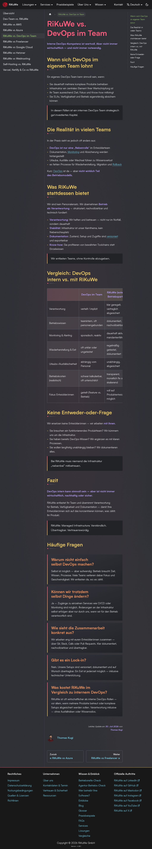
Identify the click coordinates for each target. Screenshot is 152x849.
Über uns (48, 780)
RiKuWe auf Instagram (126, 795)
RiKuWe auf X (121, 810)
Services (83, 825)
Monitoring (73, 151)
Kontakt (118, 4)
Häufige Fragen (137, 66)
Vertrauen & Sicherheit (55, 790)
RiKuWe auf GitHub (125, 785)
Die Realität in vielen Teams (136, 29)
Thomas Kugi (65, 737)
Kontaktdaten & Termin (55, 785)
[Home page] (50, 14)
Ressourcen (49, 795)
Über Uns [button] (83, 4)
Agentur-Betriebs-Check (92, 785)
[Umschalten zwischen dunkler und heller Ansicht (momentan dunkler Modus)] (146, 4)
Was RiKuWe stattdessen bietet (138, 37)
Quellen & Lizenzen (18, 795)
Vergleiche (84, 835)
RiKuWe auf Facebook (126, 800)
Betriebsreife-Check (90, 780)
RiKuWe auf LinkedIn (125, 780)
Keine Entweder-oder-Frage (137, 56)
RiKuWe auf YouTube (125, 805)
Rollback (117, 164)
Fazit (132, 62)
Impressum (13, 780)
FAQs (81, 820)
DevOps (57, 171)
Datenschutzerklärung (20, 785)
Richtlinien (13, 800)
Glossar (83, 810)
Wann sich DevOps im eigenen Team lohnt (139, 19)
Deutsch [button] (135, 4)
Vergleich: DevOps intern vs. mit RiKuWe (138, 46)
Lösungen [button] (28, 4)
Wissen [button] (99, 4)
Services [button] (45, 4)
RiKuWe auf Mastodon (126, 790)
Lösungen (84, 830)
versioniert (112, 236)
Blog (81, 805)
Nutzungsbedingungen (20, 790)
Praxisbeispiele (65, 4)
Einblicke (83, 800)
